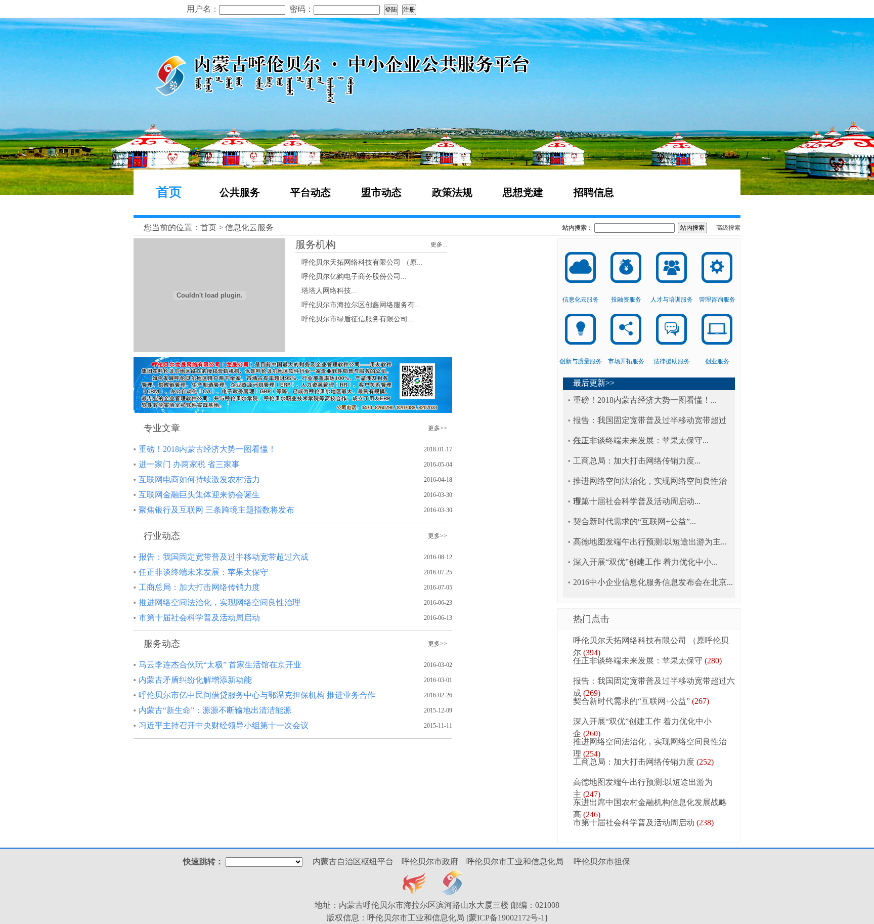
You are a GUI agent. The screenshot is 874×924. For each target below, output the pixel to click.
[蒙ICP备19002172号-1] (506, 917)
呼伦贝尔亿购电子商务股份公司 (351, 276)
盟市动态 (381, 192)
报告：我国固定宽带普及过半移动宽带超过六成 (224, 557)
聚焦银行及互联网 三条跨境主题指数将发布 (216, 510)
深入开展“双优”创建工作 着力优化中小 (642, 562)
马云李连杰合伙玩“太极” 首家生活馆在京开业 (220, 664)
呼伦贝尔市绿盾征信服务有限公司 (354, 319)
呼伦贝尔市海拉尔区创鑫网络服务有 (358, 305)
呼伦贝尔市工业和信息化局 (514, 861)
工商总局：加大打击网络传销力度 (199, 587)
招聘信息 (594, 192)
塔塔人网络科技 (326, 291)
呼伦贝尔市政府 (430, 861)
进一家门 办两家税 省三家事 (189, 464)
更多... (438, 244)
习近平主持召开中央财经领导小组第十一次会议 (224, 725)
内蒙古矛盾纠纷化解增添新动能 (195, 680)
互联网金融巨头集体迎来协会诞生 (199, 494)
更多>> (437, 428)
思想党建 (523, 192)
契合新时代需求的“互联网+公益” (631, 521)
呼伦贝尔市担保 (602, 861)
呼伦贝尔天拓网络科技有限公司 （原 (359, 262)
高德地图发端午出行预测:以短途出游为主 (647, 541)
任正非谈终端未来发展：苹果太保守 (203, 572)
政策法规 (452, 192)
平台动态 (310, 192)
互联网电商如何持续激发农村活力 (199, 479)
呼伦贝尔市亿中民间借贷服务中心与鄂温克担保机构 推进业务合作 (257, 695)
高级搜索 (728, 227)
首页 (169, 192)
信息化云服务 (249, 227)
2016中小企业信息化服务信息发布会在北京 (650, 582)
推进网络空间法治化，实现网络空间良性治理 (219, 602)
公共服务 (240, 192)
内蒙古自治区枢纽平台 (353, 861)
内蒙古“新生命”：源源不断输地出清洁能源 (215, 710)
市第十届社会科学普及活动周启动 (199, 617)
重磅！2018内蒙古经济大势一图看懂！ (207, 449)
